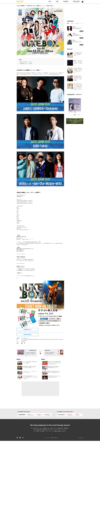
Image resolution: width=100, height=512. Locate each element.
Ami (21, 186)
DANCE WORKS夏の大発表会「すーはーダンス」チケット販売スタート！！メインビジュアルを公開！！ (30, 377)
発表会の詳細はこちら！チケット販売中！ (26, 63)
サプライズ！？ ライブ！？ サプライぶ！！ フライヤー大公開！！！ (30, 372)
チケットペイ (31, 239)
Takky (20, 149)
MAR (60, 339)
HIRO (18, 149)
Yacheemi (26, 111)
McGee (26, 186)
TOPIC (49, 2)
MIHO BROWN (31, 339)
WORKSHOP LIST (79, 94)
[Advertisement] (32, 388)
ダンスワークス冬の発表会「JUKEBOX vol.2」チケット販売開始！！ (30, 362)
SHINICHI (21, 111)
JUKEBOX (35, 339)
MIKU (29, 186)
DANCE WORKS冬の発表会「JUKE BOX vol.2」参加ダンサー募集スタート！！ (29, 367)
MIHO (38, 339)
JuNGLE (18, 111)
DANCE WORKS (27, 334)
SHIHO (48, 339)
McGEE (51, 339)
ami (23, 340)
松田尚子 (25, 340)
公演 (27, 338)
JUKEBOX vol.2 (27, 329)
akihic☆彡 (18, 186)
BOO (26, 339)
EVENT (57, 2)
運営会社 (52, 437)
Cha (23, 186)
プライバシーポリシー (47, 437)
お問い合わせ (56, 437)
